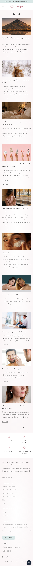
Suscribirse (8, 537)
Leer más (5, 56)
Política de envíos (7, 493)
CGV (3, 503)
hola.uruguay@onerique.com (11, 547)
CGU (3, 500)
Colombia (5, 516)
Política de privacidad (9, 490)
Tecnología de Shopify (23, 561)
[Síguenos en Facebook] (2, 557)
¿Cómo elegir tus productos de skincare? (14, 332)
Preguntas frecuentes (8, 486)
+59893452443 (6, 551)
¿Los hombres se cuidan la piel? (11, 369)
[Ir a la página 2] (23, 427)
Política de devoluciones (9, 497)
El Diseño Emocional (8, 253)
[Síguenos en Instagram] (7, 557)
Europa (4, 512)
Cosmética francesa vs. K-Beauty (11, 295)
